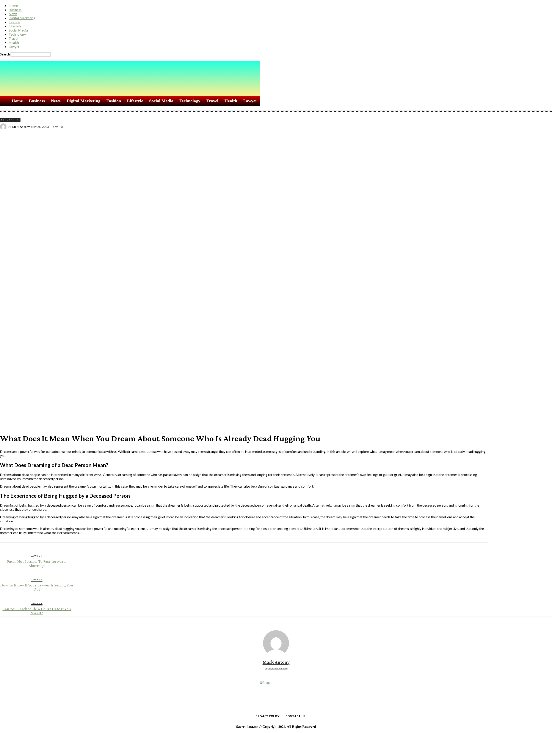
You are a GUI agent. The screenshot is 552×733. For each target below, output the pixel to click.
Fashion (14, 22)
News (13, 14)
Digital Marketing (22, 18)
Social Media (18, 30)
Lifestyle (15, 26)
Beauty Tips (10, 119)
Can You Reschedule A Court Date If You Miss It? (37, 611)
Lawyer (14, 46)
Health (14, 42)
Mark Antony (21, 126)
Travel (13, 38)
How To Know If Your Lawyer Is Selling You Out (36, 587)
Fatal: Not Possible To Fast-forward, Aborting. (36, 563)
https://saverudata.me (276, 668)
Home (13, 5)
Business (15, 10)
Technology (17, 34)
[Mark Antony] (4, 126)
